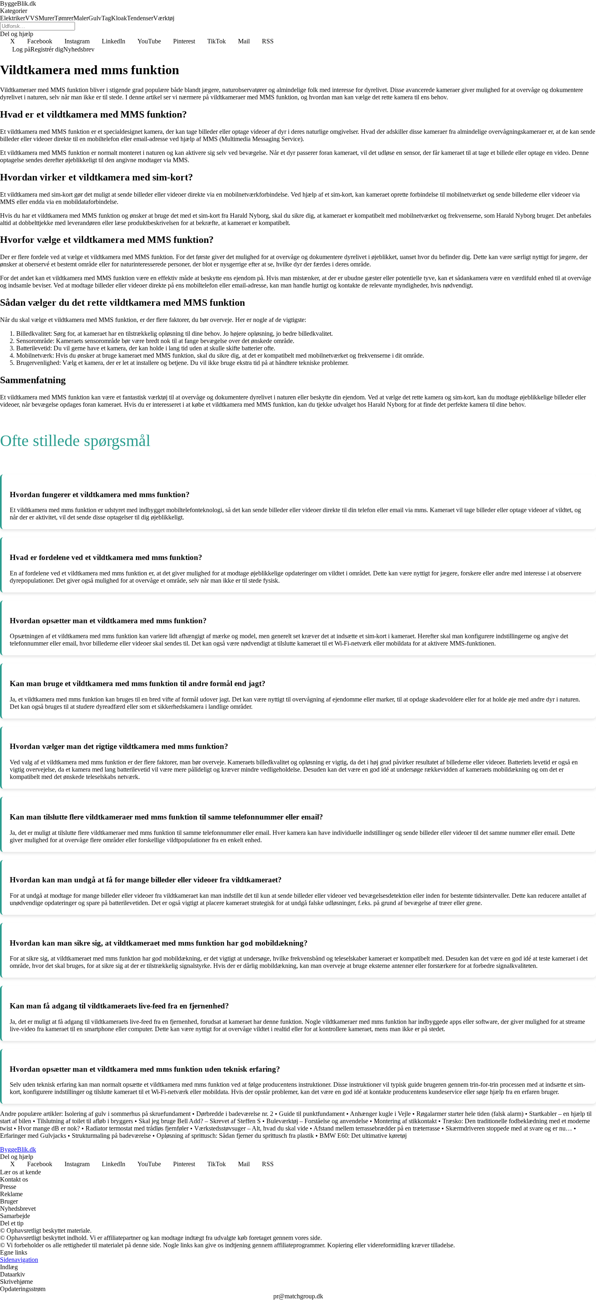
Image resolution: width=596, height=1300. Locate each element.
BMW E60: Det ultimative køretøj (363, 1135)
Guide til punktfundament (312, 1113)
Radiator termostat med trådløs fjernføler (137, 1128)
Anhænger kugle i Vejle (380, 1113)
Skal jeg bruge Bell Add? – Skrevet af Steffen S (200, 1121)
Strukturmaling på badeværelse (111, 1135)
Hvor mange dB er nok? (49, 1128)
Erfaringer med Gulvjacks (33, 1135)
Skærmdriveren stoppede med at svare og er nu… (509, 1128)
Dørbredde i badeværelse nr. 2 (234, 1113)
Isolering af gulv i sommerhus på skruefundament (127, 1113)
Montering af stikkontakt (405, 1121)
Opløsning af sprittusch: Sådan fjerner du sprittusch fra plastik (235, 1135)
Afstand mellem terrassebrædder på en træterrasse (376, 1128)
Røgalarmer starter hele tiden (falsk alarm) (469, 1113)
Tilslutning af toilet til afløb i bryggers (85, 1121)
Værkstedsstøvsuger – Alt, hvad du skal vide (251, 1128)
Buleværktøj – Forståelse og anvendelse (317, 1121)
